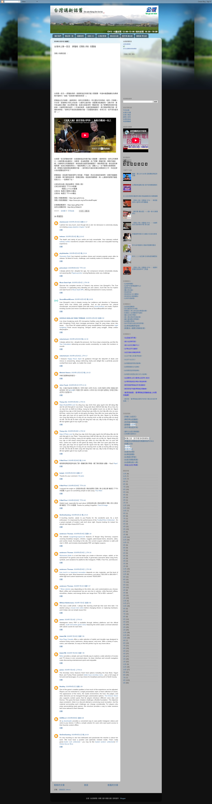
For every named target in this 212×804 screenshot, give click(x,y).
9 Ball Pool (64, 460)
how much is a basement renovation (73, 572)
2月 (124, 500)
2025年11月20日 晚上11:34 (78, 339)
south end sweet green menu (76, 625)
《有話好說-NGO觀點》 (131, 294)
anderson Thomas (66, 534)
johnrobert (63, 268)
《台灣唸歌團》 (129, 454)
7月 (124, 487)
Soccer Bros (69, 744)
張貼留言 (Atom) (65, 790)
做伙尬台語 (114, 36)
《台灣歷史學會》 (129, 321)
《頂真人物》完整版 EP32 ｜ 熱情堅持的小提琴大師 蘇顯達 (144, 201)
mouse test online (77, 608)
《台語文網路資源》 (131, 459)
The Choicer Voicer (111, 696)
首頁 (86, 785)
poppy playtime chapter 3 (77, 227)
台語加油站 (127, 119)
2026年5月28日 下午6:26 (77, 485)
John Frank (64, 385)
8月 (124, 484)
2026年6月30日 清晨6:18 (82, 534)
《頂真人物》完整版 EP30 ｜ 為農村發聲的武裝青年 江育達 (144, 268)
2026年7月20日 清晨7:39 (75, 653)
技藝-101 (91, 36)
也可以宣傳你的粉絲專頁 (129, 48)
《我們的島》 (127, 288)
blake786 (63, 636)
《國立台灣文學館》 (130, 315)
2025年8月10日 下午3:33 (77, 268)
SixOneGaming (65, 515)
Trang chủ (63, 402)
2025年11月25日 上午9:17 (78, 356)
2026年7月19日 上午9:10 (73, 619)
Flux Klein (98, 491)
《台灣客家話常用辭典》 (131, 370)
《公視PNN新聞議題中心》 (132, 286)
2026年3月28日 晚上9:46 (77, 460)
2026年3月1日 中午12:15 (77, 385)
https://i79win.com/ (66, 434)
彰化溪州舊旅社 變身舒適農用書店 (144, 245)
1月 (124, 503)
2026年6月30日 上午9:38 (82, 569)
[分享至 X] (84, 211)
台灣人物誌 (127, 115)
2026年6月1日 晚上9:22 (79, 515)
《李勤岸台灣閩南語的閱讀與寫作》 (139, 441)
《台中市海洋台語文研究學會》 (134, 323)
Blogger (123, 798)
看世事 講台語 (127, 36)
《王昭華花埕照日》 (130, 434)
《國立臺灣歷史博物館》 (131, 319)
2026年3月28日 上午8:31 (76, 402)
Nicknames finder (66, 555)
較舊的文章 (113, 785)
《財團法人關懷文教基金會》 (134, 328)
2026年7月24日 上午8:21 (73, 670)
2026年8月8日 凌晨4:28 (75, 718)
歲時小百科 (127, 117)
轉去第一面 (69, 36)
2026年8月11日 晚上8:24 (80, 735)
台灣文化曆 (127, 113)
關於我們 (58, 36)
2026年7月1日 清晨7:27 (82, 586)
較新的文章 (59, 785)
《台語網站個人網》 (131, 462)
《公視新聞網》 (128, 284)
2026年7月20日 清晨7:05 (75, 636)
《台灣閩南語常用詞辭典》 (132, 363)
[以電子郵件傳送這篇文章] (80, 211)
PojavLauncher (77, 273)
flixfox (61, 656)
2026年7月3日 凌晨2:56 (83, 603)
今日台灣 (126, 110)
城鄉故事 (80, 36)
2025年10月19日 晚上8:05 (84, 299)
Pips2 (116, 463)
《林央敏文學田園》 (131, 422)
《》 (127, 446)
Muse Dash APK (78, 290)
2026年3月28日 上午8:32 (76, 431)
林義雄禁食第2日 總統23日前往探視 (144, 234)
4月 (124, 495)
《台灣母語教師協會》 (132, 326)
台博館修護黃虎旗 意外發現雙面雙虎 (144, 185)
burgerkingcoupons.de (77, 537)
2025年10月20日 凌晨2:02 (95, 318)
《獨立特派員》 (128, 290)
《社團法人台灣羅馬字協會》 (133, 313)
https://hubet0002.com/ (68, 405)
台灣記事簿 (102, 36)
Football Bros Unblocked (106, 520)
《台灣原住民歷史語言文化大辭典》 (135, 374)
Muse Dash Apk (65, 282)
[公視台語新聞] (124, 46)
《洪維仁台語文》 (130, 417)
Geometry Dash (65, 256)
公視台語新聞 (126, 44)
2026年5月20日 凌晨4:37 (73, 473)
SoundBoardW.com (67, 299)
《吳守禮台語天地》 (131, 427)
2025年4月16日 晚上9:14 (78, 253)
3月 (124, 497)
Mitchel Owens (65, 372)
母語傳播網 (127, 121)
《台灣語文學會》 (130, 457)
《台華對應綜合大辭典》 (131, 367)
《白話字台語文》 (129, 359)
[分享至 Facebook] (86, 211)
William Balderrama (67, 603)
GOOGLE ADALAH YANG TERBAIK (72, 318)
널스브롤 (71, 390)
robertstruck (64, 339)
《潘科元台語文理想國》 (131, 432)
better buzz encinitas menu (93, 675)
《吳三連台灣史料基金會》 (132, 317)
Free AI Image (103, 505)
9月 (124, 481)
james (62, 619)
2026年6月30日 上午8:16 (82, 552)
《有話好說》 (127, 292)
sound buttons (99, 306)
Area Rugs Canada (66, 639)
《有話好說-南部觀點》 (131, 296)
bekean (62, 236)
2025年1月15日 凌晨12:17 (78, 222)
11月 (124, 476)
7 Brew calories (65, 589)
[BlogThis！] (82, 211)
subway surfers (65, 241)
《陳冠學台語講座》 (131, 419)
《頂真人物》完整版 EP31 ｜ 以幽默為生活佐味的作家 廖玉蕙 (144, 223)
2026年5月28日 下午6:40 (77, 500)
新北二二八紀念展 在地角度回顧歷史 (144, 256)
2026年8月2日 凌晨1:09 (74, 686)
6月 (124, 489)
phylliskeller (64, 253)
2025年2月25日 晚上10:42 (75, 236)
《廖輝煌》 (130, 424)
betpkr (62, 473)
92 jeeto (81, 476)
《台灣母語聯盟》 (129, 307)
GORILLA (63, 718)
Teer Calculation (65, 344)
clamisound (64, 222)
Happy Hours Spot (74, 359)
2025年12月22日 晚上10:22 (81, 372)
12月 (124, 473)
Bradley (62, 686)
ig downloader (67, 721)
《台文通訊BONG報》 (130, 308)
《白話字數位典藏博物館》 (133, 356)
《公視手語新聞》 (129, 298)
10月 (124, 479)
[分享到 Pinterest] (88, 211)
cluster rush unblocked (72, 742)
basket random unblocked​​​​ (104, 742)
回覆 (61, 230)
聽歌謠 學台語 (141, 36)
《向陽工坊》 (128, 443)
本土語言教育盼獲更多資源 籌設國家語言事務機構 (140, 196)
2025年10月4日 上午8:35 (80, 282)
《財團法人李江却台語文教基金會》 (135, 311)
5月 (124, 492)
